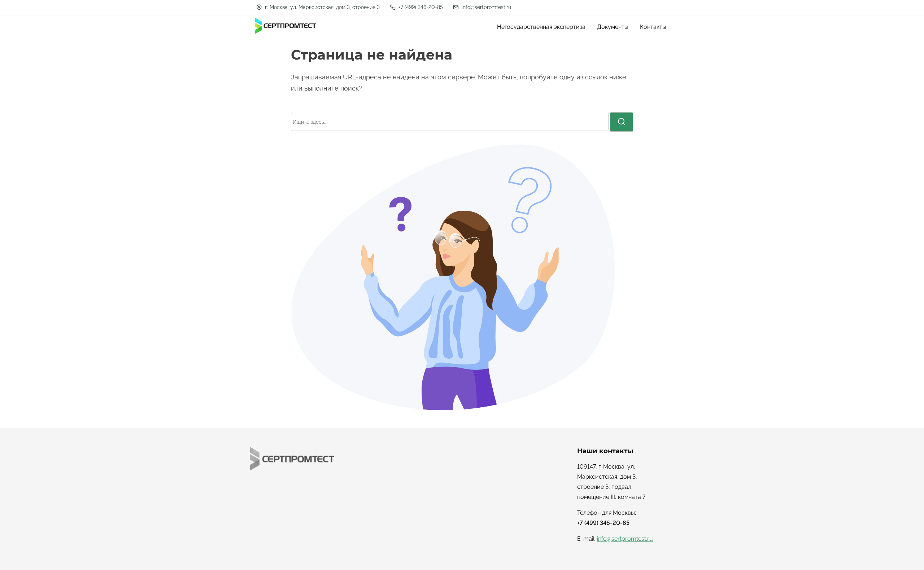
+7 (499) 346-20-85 (420, 7)
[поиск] (621, 122)
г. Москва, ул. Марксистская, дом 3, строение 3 (321, 7)
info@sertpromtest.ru (485, 7)
